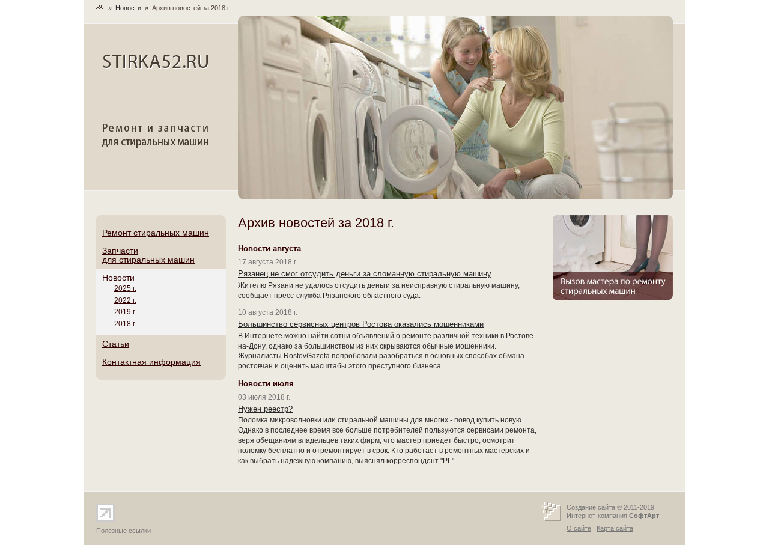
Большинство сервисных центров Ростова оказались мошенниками (361, 324)
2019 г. (125, 312)
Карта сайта (615, 528)
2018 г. (125, 324)
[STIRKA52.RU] (155, 66)
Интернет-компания (613, 515)
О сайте (579, 528)
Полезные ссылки (123, 530)
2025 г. (125, 288)
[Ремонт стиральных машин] (156, 147)
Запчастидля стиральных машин (148, 255)
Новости (118, 277)
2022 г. (125, 300)
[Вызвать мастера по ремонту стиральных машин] (613, 298)
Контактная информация (151, 362)
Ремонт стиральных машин (155, 232)
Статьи (115, 344)
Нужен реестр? (265, 408)
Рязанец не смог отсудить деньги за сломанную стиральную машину (364, 273)
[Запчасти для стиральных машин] (455, 197)
